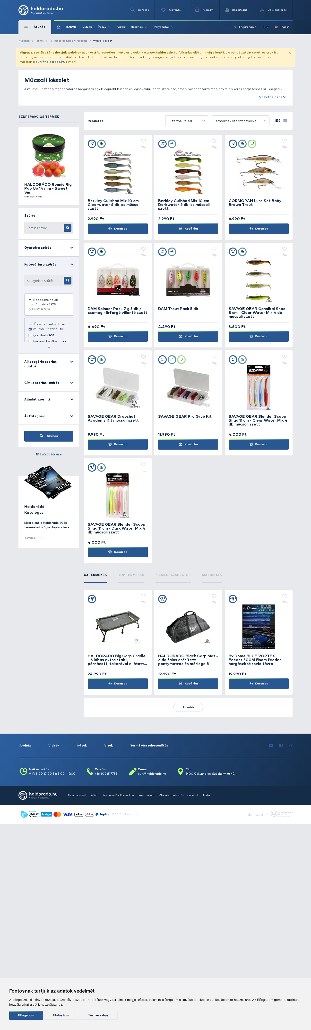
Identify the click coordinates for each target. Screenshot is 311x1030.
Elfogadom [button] (26, 1015)
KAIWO (71, 27)
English (284, 27)
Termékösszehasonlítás (149, 745)
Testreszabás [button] (98, 1015)
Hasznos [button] (137, 27)
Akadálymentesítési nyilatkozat (178, 795)
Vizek (121, 27)
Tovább (188, 707)
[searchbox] (44, 280)
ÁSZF (94, 795)
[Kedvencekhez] (144, 141)
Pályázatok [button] (161, 27)
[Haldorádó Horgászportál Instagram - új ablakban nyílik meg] (290, 745)
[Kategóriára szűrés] (67, 280)
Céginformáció (77, 795)
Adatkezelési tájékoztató (118, 795)
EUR (265, 27)
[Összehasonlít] (144, 147)
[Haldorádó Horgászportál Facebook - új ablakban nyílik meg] (281, 745)
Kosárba (120, 228)
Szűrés (52, 436)
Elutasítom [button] (61, 1015)
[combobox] (186, 120)
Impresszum (146, 795)
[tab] (95, 578)
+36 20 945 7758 (106, 773)
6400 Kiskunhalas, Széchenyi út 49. (210, 773)
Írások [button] (102, 27)
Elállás (207, 795)
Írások (82, 745)
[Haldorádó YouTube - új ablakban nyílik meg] (271, 745)
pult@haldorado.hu (50, 61)
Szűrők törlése (50, 454)
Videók (87, 27)
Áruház (25, 745)
